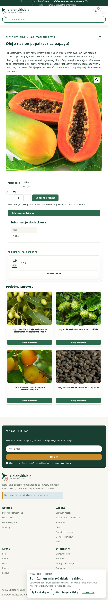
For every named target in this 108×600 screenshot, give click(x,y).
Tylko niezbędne (41, 592)
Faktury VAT (61, 558)
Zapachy (6, 527)
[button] (97, 80)
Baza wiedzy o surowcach (68, 517)
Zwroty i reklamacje (65, 563)
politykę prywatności (63, 463)
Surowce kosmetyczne (12, 512)
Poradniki (60, 522)
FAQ (58, 527)
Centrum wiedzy (63, 512)
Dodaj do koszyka (45, 197)
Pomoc (5, 553)
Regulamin (61, 568)
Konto (5, 558)
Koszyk (5, 568)
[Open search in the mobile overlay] (54, 19)
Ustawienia (88, 592)
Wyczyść (26, 187)
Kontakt (5, 572)
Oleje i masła (8, 517)
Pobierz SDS (54, 273)
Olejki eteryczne (9, 522)
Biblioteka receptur (65, 532)
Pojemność (13, 182)
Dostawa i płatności (65, 553)
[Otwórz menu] (103, 11)
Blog (58, 541)
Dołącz (54, 457)
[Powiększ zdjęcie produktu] (54, 123)
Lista (4, 563)
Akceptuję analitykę (66, 592)
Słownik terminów (64, 536)
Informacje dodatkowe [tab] (23, 213)
